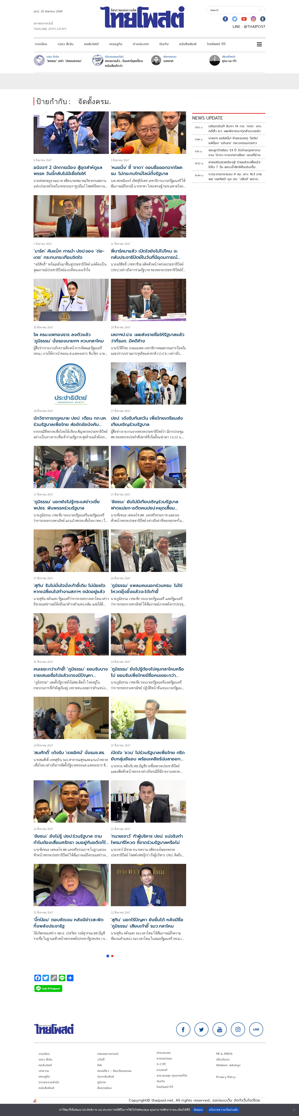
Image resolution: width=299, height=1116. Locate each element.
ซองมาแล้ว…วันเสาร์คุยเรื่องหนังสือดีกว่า (124, 63)
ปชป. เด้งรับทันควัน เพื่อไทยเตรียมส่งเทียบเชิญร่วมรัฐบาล (147, 421)
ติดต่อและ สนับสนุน (228, 1065)
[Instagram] (253, 19)
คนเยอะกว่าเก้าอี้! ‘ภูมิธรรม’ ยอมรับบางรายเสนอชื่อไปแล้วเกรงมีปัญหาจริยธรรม (71, 675)
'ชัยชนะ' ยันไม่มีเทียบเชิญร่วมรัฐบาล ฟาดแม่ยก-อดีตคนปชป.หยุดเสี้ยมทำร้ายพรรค (144, 508)
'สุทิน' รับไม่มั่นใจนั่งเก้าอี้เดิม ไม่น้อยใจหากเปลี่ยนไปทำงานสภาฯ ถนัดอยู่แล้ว (69, 588)
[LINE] (256, 1029)
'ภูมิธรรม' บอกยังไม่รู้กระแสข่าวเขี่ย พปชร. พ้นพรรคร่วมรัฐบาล (67, 504)
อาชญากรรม (164, 1058)
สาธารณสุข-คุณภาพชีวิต (172, 1076)
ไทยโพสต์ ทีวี (216, 44)
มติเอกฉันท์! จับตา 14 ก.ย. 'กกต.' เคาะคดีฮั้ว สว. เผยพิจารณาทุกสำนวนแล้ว (235, 129)
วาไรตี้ (101, 1059)
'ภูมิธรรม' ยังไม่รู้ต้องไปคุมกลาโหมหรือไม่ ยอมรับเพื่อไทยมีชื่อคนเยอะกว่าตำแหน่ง (147, 675)
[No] (294, 1110)
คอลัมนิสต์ (91, 44)
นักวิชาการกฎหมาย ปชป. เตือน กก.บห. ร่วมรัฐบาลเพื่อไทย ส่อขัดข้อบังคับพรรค (70, 424)
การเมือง (41, 44)
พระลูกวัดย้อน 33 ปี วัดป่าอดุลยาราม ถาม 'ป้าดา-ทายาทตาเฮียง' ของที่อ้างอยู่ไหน (234, 153)
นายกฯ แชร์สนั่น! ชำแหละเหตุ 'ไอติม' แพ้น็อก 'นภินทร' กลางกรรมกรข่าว (233, 141)
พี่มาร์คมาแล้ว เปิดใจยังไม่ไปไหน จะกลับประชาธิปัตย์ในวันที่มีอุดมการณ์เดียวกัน (144, 257)
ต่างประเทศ (141, 44)
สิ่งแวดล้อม (104, 1088)
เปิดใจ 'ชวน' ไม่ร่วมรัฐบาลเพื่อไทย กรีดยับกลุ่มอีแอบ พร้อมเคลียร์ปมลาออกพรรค (148, 759)
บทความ (44, 1071)
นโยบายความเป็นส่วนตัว (223, 1109)
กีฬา (99, 1065)
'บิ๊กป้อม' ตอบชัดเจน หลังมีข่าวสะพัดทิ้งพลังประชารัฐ (69, 922)
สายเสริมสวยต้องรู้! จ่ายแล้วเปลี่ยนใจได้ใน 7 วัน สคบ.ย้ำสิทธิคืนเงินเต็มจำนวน (234, 165)
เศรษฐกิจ (115, 44)
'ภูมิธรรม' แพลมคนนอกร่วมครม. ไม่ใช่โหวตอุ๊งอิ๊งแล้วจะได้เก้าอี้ (146, 588)
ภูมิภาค (101, 1082)
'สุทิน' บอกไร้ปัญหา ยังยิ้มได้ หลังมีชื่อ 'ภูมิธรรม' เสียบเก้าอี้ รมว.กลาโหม (147, 922)
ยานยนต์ (162, 1070)
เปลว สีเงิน (65, 44)
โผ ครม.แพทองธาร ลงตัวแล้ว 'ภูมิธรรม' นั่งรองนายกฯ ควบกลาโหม (69, 337)
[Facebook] (225, 19)
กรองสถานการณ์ (108, 1054)
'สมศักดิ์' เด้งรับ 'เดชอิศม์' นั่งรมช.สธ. (69, 752)
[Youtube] (244, 19)
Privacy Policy (226, 1077)
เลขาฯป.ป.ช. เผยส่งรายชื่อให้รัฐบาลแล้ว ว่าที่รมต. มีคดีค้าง (147, 337)
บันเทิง (164, 44)
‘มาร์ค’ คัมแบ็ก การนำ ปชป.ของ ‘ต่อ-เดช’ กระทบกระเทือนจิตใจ (69, 254)
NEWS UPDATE (207, 118)
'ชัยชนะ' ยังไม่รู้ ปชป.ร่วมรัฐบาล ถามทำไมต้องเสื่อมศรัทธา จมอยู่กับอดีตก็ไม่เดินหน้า (71, 842)
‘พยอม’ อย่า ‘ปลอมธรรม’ (64, 61)
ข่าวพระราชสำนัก (49, 1082)
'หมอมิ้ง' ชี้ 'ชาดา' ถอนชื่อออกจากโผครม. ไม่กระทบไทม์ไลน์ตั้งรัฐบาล (146, 170)
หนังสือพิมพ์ (187, 44)
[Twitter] (234, 19)
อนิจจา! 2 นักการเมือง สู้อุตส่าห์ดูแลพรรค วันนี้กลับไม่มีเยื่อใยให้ (68, 170)
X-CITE (161, 1064)
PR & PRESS (224, 1054)
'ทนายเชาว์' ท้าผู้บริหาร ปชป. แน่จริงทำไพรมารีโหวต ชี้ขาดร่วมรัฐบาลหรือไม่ (147, 839)
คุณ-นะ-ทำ (229, 61)
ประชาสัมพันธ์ (105, 1077)
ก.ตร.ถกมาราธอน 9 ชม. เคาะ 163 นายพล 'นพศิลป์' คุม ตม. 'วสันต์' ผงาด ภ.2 (235, 177)
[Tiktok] (262, 19)
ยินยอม (198, 1109)
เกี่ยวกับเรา (223, 1059)
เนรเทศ (169, 61)
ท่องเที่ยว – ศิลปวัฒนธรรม (114, 1071)
